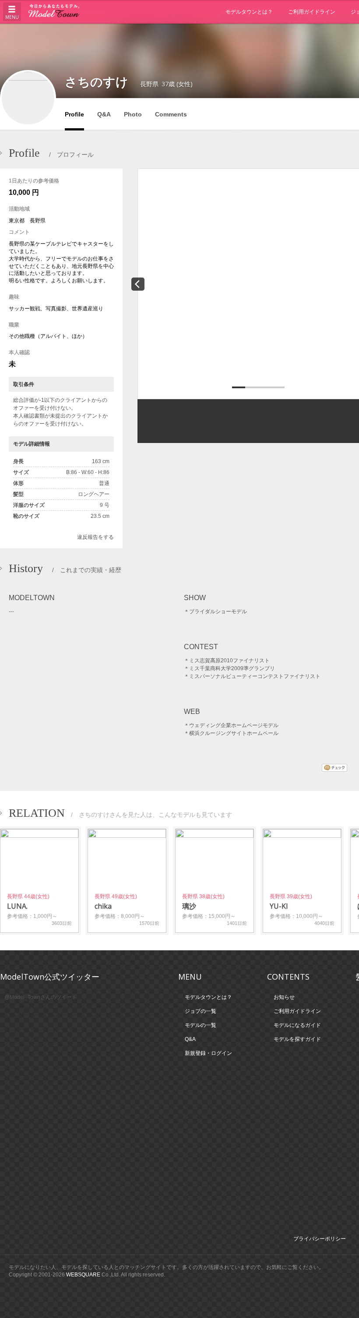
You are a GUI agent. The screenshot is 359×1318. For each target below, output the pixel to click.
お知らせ (284, 997)
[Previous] (137, 284)
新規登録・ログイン (208, 1053)
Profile (74, 114)
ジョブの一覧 (200, 1011)
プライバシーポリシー (319, 1239)
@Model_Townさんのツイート (40, 997)
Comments (171, 114)
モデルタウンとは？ (249, 11)
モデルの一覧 (200, 1025)
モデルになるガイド (297, 1025)
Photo (133, 114)
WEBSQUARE (83, 1275)
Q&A (104, 114)
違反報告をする (95, 537)
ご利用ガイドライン (311, 11)
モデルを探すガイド (297, 1039)
